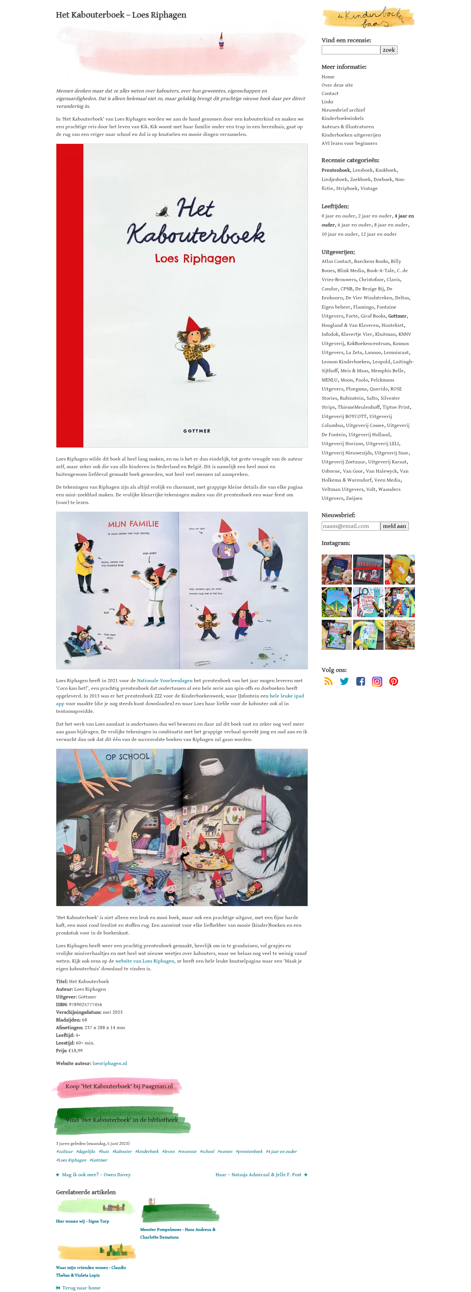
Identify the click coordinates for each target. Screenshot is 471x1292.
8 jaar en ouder (391, 225)
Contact (330, 93)
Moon (347, 380)
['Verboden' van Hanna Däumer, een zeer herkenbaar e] (368, 570)
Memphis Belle (387, 371)
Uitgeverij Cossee (365, 425)
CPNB (346, 289)
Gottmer (397, 316)
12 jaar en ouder (379, 234)
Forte (352, 316)
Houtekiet (393, 325)
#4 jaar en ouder (281, 1151)
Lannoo (373, 353)
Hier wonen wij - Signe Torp (82, 1221)
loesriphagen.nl (110, 1063)
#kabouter (122, 1151)
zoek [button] (389, 49)
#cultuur (64, 1151)
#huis (103, 1151)
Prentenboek (336, 170)
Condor (330, 289)
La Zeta (354, 353)
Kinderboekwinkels (343, 118)
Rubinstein (352, 398)
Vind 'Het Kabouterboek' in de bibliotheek (122, 1120)
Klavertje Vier (356, 334)
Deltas (402, 298)
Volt (371, 489)
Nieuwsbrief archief (343, 110)
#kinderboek (147, 1151)
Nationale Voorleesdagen (165, 681)
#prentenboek (249, 1151)
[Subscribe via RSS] (329, 683)
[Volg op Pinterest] (393, 683)
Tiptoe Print (396, 407)
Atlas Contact (336, 261)
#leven (168, 1151)
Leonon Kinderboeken (346, 362)
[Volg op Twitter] (344, 683)
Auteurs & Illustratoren (348, 127)
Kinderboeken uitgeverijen (351, 135)
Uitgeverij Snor (392, 453)
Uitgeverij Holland (369, 435)
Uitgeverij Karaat (387, 462)
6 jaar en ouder (354, 225)
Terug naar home (80, 1288)
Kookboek (386, 170)
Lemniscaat (396, 353)
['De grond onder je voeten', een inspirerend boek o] (400, 635)
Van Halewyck (381, 471)
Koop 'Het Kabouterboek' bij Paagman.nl (119, 1086)
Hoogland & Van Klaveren (350, 325)
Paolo (362, 380)
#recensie (187, 1151)
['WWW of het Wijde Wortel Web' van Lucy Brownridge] (337, 602)
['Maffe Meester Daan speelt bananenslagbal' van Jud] (368, 635)
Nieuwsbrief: (338, 515)
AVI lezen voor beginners (349, 143)
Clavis (393, 280)
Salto (372, 398)
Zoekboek (360, 180)
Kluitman (385, 334)
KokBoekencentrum (368, 344)
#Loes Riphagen (71, 1160)
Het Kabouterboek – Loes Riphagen (121, 15)
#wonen (224, 1151)
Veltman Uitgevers (342, 489)
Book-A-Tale (380, 271)
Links (327, 102)
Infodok (330, 334)
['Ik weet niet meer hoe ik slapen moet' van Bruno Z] (337, 570)
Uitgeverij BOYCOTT (344, 417)
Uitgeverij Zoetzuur (343, 462)
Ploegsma (356, 389)
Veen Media (387, 480)
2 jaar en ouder (375, 216)
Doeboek (383, 180)
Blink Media (350, 271)
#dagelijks (85, 1151)
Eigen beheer (336, 307)
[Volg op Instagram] (377, 682)
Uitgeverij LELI (382, 444)
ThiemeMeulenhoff (359, 407)
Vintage (369, 188)
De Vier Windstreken (369, 298)
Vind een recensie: (346, 40)
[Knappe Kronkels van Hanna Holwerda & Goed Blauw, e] (368, 602)
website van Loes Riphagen (144, 961)
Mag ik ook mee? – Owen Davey (96, 1175)
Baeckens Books (371, 261)
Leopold (381, 362)
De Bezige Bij (369, 289)
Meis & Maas (354, 371)
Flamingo (363, 307)
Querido (379, 389)
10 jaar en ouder (340, 234)
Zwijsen (354, 498)
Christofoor (371, 280)
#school (207, 1151)
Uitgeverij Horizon (342, 444)
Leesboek (363, 170)
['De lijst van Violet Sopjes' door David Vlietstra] (400, 602)
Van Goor (353, 471)
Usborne (331, 471)
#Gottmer (98, 1160)
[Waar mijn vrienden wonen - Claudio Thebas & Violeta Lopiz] (96, 1260)
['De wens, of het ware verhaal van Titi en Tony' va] (400, 570)
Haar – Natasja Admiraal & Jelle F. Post (259, 1175)
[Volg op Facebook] (360, 683)
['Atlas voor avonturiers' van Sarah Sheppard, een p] (337, 635)
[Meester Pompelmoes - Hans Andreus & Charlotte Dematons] (180, 1222)
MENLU (330, 380)
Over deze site (337, 85)
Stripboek (347, 188)
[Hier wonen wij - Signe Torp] (96, 1213)
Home (328, 77)
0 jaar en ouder (338, 216)
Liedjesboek (334, 180)
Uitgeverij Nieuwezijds (347, 453)
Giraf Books (373, 316)
